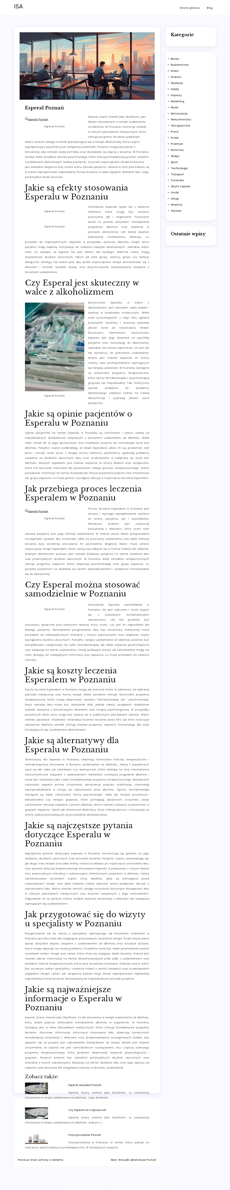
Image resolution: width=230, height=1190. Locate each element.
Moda (174, 107)
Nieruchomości (181, 119)
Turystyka (177, 180)
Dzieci (175, 71)
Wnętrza (176, 204)
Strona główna (189, 8)
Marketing (177, 101)
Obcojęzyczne (180, 126)
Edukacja (177, 83)
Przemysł (177, 144)
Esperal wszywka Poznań (84, 1085)
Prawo (175, 138)
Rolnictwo (177, 150)
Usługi (175, 198)
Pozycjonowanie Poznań (84, 1135)
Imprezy (176, 95)
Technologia (179, 168)
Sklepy (175, 156)
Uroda (175, 192)
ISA (18, 6)
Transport (177, 174)
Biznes (175, 59)
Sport (174, 162)
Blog (210, 8)
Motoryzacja (179, 113)
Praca (175, 131)
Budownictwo (180, 65)
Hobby (175, 89)
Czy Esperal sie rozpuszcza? (87, 1110)
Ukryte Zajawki (180, 186)
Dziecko (176, 77)
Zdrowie (176, 211)
